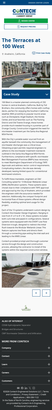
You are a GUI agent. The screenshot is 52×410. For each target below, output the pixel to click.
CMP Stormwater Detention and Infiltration (21, 333)
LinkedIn (26, 388)
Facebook (22, 388)
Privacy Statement (30, 394)
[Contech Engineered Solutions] (26, 13)
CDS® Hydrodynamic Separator (16, 325)
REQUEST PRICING (28, 26)
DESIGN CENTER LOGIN (38, 2)
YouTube (18, 388)
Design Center (28, 21)
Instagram (33, 388)
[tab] (26, 348)
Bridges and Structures (12, 329)
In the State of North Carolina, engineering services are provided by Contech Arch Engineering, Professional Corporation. (26, 403)
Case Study (11, 94)
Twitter (30, 388)
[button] (26, 348)
